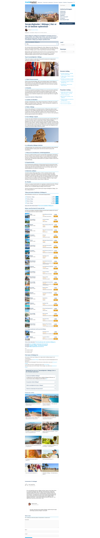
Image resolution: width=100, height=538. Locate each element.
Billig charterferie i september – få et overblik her (67, 97)
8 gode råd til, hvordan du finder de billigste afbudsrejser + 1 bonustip (67, 93)
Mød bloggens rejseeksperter (67, 23)
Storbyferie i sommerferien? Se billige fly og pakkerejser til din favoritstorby (67, 79)
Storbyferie (60, 2)
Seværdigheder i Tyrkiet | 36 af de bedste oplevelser (66, 85)
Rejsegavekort (70, 2)
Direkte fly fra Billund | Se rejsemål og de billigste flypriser (67, 100)
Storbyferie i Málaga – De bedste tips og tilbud (38, 345)
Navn (26, 529)
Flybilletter (65, 2)
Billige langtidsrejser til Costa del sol (36, 346)
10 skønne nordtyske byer (65, 94)
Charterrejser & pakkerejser (48, 2)
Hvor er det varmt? (64, 16)
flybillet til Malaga (35, 359)
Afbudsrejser (40, 2)
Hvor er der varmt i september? (66, 103)
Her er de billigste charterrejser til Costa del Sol (38, 344)
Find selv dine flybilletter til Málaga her (45, 205)
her (46, 378)
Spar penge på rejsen (64, 19)
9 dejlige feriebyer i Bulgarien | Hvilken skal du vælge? (67, 77)
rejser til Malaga (46, 364)
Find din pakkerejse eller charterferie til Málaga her (45, 342)
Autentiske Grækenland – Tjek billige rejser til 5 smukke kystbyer (67, 74)
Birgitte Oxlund (34, 503)
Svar (34, 485)
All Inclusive (55, 2)
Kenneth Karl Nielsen (35, 29)
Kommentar (27, 519)
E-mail (26, 533)
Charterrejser (63, 12)
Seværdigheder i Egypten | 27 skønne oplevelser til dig (67, 82)
